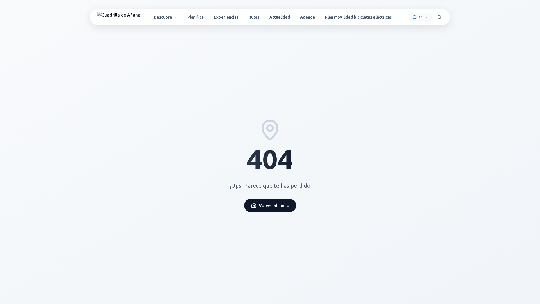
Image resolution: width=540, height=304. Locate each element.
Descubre (163, 17)
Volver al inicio (274, 205)
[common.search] (439, 17)
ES (420, 17)
